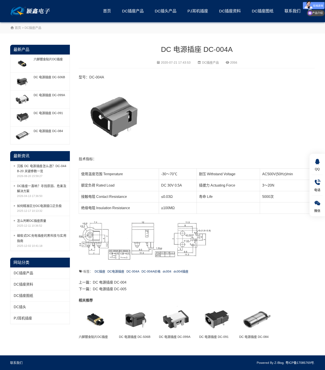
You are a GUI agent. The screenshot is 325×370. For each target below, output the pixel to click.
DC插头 (20, 307)
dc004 (167, 271)
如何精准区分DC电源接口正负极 (39, 206)
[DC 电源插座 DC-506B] (22, 81)
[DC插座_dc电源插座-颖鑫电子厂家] (31, 11)
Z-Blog (279, 362)
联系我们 (292, 11)
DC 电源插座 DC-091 (48, 113)
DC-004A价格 (151, 271)
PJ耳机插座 (197, 11)
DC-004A (132, 271)
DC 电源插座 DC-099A (49, 95)
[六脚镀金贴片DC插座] (22, 63)
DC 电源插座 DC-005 (109, 289)
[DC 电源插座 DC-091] (22, 117)
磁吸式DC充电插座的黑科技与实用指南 (41, 238)
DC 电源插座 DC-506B (49, 77)
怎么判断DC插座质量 (31, 220)
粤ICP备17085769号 (299, 362)
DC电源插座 (115, 271)
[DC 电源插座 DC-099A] (22, 99)
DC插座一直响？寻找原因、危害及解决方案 (41, 188)
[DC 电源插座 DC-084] (22, 135)
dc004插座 (181, 271)
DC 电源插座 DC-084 (48, 131)
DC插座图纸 (262, 11)
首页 (107, 11)
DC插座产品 (133, 11)
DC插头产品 (165, 11)
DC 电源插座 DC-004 (109, 282)
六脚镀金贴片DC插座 (48, 59)
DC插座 (100, 271)
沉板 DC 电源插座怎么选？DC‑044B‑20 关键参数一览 (41, 168)
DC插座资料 (230, 11)
